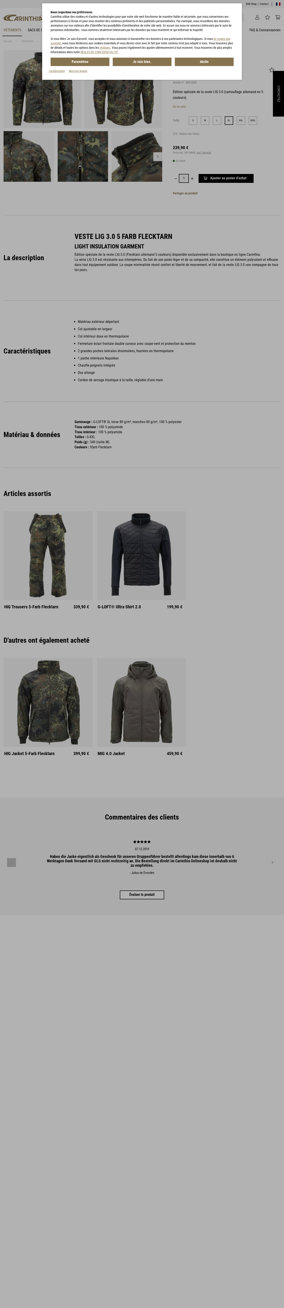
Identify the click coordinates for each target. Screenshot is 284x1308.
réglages (105, 47)
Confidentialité (57, 71)
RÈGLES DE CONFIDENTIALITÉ (99, 52)
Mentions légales (78, 71)
